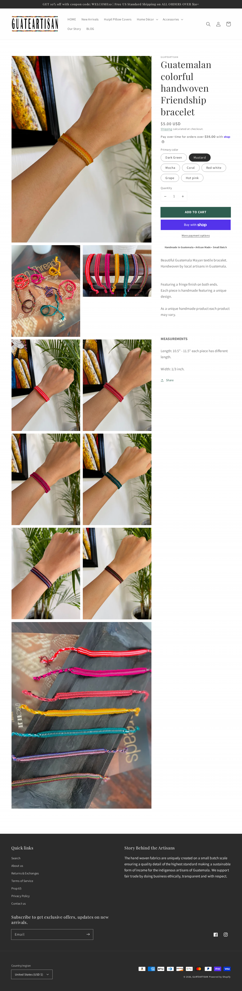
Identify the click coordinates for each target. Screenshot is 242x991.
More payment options (196, 235)
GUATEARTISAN (200, 976)
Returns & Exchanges (25, 873)
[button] (147, 19)
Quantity (166, 188)
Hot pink (192, 178)
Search (16, 858)
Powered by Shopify (220, 976)
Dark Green (173, 157)
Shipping (166, 129)
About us (17, 866)
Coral (191, 168)
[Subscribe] (88, 934)
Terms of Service (22, 881)
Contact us (18, 903)
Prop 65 (16, 888)
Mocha (170, 168)
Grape (169, 178)
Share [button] (170, 380)
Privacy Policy (20, 896)
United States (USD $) (29, 974)
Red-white (214, 168)
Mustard (200, 157)
